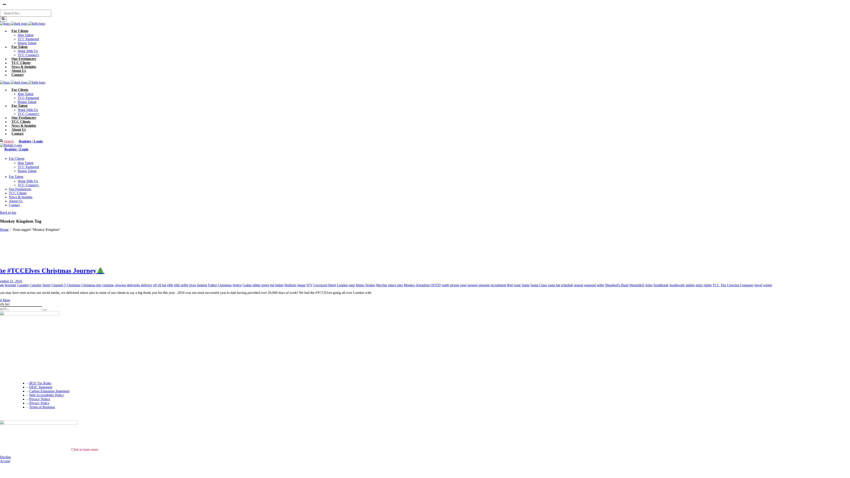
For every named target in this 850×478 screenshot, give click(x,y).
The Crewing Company (737, 285)
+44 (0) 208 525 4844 (15, 365)
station (690, 285)
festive (237, 285)
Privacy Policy (39, 403)
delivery (146, 285)
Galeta (247, 285)
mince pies (395, 285)
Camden (23, 285)
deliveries (133, 285)
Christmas (74, 285)
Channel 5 (58, 285)
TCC (716, 285)
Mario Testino (365, 285)
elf (155, 285)
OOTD (436, 285)
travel (758, 285)
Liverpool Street (324, 285)
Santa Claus (538, 285)
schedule (567, 285)
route (517, 285)
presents (484, 285)
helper (279, 285)
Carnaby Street (40, 285)
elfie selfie (181, 285)
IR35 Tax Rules (40, 383)
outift (445, 285)
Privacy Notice (39, 399)
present (472, 285)
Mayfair (381, 285)
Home (4, 229)
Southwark (677, 285)
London (342, 285)
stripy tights (703, 285)
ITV (310, 285)
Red (510, 285)
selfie (600, 285)
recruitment (498, 285)
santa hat (554, 285)
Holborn (290, 285)
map (352, 285)
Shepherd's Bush (616, 285)
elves (192, 285)
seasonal (590, 285)
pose (463, 285)
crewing (120, 285)
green (265, 285)
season (578, 285)
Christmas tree (91, 285)
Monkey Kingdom (417, 285)
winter (767, 285)
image (301, 285)
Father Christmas (220, 285)
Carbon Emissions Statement (49, 391)
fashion (202, 285)
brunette (10, 285)
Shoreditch (636, 285)
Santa (525, 285)
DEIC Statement (40, 387)
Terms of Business (42, 407)
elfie (170, 285)
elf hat (162, 285)
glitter (257, 285)
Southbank (660, 285)
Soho (649, 285)
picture (454, 285)
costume (108, 285)
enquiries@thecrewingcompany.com (25, 374)
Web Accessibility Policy (46, 395)
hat (272, 285)
